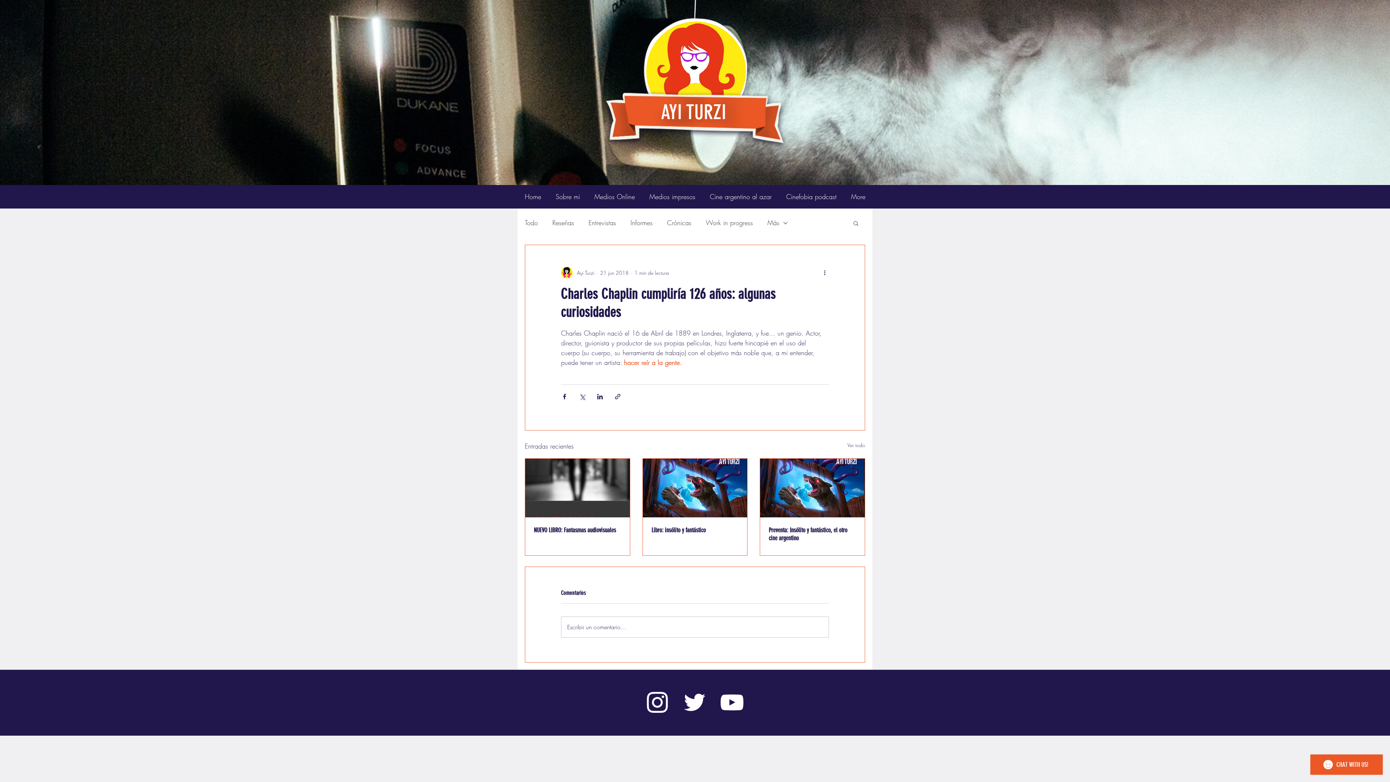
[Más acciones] (824, 272)
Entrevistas (602, 222)
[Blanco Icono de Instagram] (657, 702)
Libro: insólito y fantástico (679, 530)
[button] (855, 223)
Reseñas (563, 222)
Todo (531, 222)
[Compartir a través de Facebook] (564, 396)
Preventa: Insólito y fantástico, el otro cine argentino (808, 534)
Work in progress (729, 222)
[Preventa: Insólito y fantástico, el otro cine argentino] (812, 488)
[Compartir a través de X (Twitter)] (582, 396)
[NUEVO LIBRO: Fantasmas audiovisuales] (577, 488)
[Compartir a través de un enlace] (617, 396)
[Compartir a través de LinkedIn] (600, 396)
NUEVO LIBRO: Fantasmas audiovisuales (575, 530)
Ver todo (856, 445)
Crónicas (679, 222)
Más (773, 222)
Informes (642, 222)
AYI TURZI (693, 112)
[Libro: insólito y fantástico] (695, 488)
